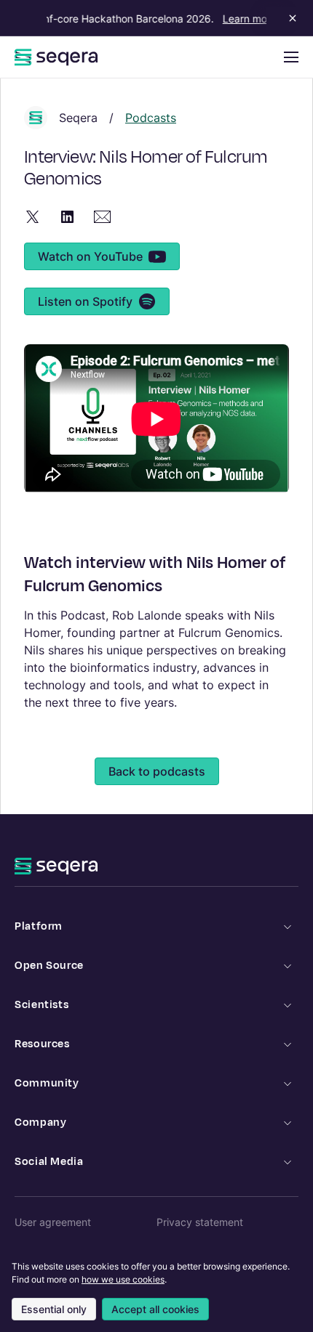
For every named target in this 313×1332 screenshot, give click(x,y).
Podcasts (150, 117)
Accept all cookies (155, 1309)
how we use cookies (123, 1279)
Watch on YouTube (90, 256)
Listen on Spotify (85, 301)
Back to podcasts (156, 771)
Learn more (246, 18)
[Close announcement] (289, 18)
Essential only (54, 1309)
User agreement (53, 1222)
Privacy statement (199, 1222)
